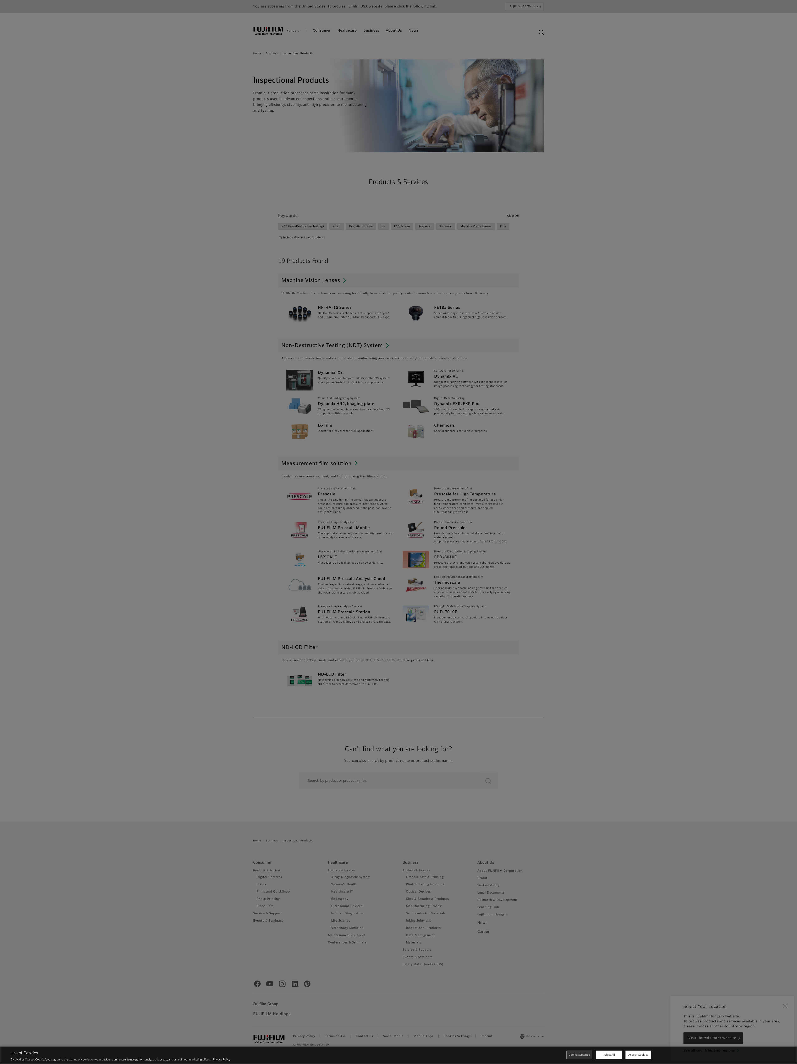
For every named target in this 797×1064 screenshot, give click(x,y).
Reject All (609, 1054)
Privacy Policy (221, 1059)
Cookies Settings (579, 1054)
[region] (398, 1055)
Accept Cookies (638, 1054)
